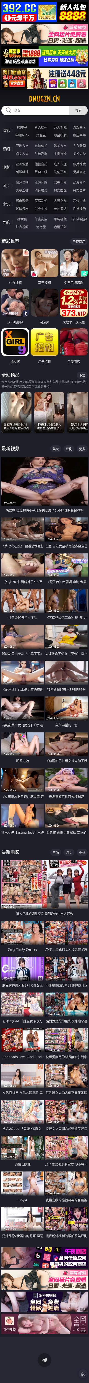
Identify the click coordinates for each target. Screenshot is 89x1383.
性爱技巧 (79, 208)
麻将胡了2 (22, 135)
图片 (6, 185)
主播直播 (60, 153)
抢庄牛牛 (79, 135)
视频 (6, 148)
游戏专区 (79, 127)
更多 (82, 449)
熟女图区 (60, 190)
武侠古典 (79, 200)
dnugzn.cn (44, 98)
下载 (82, 375)
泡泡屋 (41, 227)
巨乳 (69, 449)
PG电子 (22, 127)
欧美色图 (60, 182)
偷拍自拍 (41, 164)
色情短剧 (60, 227)
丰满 (55, 852)
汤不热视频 (79, 219)
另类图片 (79, 190)
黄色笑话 (60, 208)
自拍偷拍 (41, 145)
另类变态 (79, 172)
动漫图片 (79, 182)
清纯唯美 (41, 190)
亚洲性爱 (22, 164)
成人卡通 (60, 164)
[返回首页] (83, 1373)
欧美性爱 (79, 164)
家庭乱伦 (41, 200)
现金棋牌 (60, 135)
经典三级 (41, 172)
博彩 (6, 130)
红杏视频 (22, 227)
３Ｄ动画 (79, 145)
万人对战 (60, 127)
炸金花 (41, 135)
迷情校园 (22, 208)
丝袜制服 (41, 153)
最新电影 (10, 852)
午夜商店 (41, 219)
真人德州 (41, 127)
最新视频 (10, 448)
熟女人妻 (22, 153)
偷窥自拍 (22, 182)
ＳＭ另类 (79, 153)
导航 (6, 222)
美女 (55, 449)
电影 (6, 167)
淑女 (69, 852)
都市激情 (22, 200)
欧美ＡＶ (60, 145)
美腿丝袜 (22, 190)
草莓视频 (60, 219)
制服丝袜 (22, 172)
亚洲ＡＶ (22, 145)
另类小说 (41, 208)
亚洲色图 (41, 182)
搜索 (78, 110)
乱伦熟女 (60, 172)
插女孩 (22, 219)
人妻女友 (60, 200)
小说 (6, 203)
